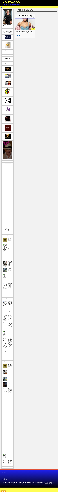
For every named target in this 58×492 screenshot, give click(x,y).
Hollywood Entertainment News (11, 482)
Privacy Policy (3, 478)
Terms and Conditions (4, 479)
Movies (33, 28)
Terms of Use (46, 483)
